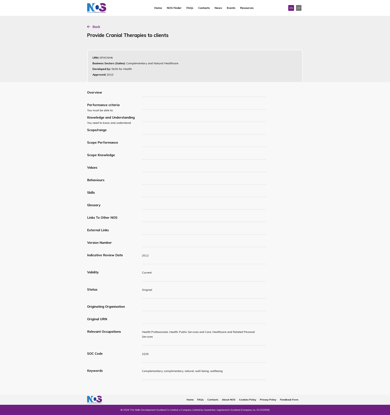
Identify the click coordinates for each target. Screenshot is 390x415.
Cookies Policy (247, 399)
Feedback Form (289, 399)
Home (158, 8)
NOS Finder (174, 8)
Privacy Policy (268, 399)
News (218, 8)
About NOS (228, 399)
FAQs (189, 8)
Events (231, 8)
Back (96, 27)
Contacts (204, 8)
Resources (247, 8)
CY (298, 7)
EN (291, 7)
